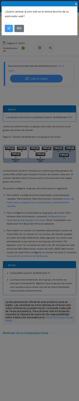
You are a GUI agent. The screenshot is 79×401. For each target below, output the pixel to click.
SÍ (8, 28)
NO (19, 28)
